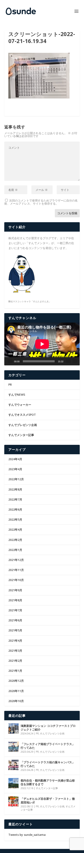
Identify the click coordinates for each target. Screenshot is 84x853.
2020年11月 (16, 691)
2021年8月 (15, 600)
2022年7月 (15, 499)
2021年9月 (15, 590)
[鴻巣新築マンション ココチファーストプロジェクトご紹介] (13, 728)
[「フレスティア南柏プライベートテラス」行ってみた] (13, 747)
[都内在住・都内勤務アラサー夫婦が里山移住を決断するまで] (13, 783)
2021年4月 (15, 640)
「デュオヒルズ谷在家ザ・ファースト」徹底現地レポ (48, 800)
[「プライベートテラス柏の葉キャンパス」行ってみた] (13, 765)
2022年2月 (15, 540)
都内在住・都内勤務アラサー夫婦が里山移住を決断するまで (48, 782)
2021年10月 (16, 580)
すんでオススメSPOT (22, 415)
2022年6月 (15, 509)
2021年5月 (15, 630)
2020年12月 (16, 681)
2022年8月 (15, 489)
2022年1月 (15, 550)
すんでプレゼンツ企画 (22, 425)
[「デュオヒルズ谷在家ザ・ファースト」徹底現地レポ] (13, 801)
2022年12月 (16, 479)
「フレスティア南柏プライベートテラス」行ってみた (48, 746)
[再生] (10, 361)
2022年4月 (15, 529)
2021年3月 (15, 650)
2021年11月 (16, 570)
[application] (42, 344)
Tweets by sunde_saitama (27, 835)
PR (10, 384)
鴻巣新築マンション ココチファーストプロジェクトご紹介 (48, 727)
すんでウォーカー (19, 405)
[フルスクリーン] (74, 361)
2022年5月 (15, 519)
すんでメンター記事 (21, 435)
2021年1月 (15, 671)
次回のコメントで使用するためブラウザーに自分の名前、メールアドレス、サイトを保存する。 (41, 201)
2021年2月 (15, 661)
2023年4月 (15, 469)
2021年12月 (16, 560)
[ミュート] (68, 361)
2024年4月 (15, 459)
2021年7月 (15, 610)
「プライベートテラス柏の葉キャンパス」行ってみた (48, 764)
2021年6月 (15, 620)
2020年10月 (16, 701)
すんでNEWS (16, 394)
